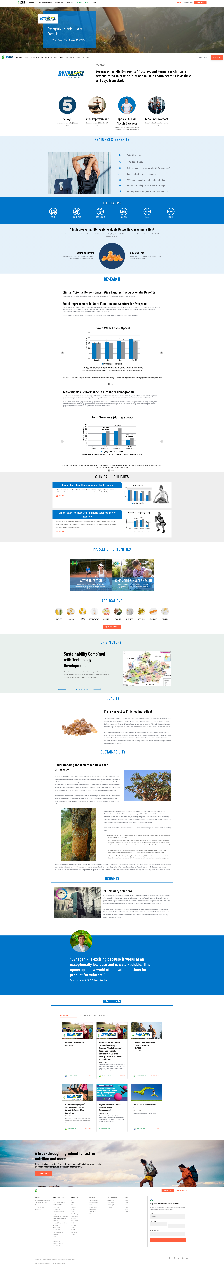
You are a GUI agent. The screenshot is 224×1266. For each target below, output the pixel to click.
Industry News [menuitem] (92, 1209)
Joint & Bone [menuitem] (56, 1207)
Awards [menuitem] (127, 1207)
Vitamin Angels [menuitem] (110, 1204)
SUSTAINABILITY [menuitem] (70, 57)
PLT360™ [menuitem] (37, 1204)
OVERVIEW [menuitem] (19, 57)
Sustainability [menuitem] (110, 1200)
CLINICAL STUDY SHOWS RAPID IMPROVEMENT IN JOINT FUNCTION (144, 1045)
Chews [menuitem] (72, 1211)
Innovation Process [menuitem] (40, 1207)
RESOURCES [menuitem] (86, 57)
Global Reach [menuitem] (38, 1209)
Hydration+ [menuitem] (55, 1220)
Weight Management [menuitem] (58, 1243)
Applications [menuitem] (74, 1197)
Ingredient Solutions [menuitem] (58, 1197)
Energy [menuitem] (54, 1214)
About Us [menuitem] (127, 1200)
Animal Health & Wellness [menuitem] (59, 1202)
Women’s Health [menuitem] (57, 1246)
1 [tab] (76, 689)
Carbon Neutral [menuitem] (110, 1202)
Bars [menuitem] (72, 1204)
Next (97, 689)
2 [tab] (79, 689)
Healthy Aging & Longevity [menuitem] (59, 1218)
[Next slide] (161, 441)
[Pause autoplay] (109, 384)
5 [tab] (87, 689)
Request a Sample (188, 2)
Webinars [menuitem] (91, 1214)
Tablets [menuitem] (73, 1234)
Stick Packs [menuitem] (74, 1232)
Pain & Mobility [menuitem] (56, 1230)
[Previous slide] (62, 352)
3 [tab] (82, 689)
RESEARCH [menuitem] (34, 57)
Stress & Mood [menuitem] (56, 1241)
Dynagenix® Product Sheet (74, 1042)
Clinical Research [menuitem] (93, 1202)
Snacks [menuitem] (73, 1227)
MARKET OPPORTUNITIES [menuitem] (45, 57)
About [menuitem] (126, 1197)
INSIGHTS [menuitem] (78, 57)
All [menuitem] (53, 1200)
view (89, 1076)
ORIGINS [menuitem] (56, 57)
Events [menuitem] (90, 1204)
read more (122, 1076)
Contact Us (200, 3)
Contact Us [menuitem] (127, 1211)
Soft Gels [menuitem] (73, 1230)
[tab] (115, 384)
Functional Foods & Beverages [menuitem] (60, 1216)
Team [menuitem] (126, 1204)
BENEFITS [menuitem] (26, 57)
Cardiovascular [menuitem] (56, 1209)
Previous (62, 689)
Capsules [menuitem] (73, 1209)
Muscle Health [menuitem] (56, 1227)
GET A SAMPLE (216, 57)
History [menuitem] (126, 1202)
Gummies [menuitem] (73, 1218)
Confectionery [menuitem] (74, 1214)
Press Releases (104, 1016)
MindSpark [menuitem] (109, 1207)
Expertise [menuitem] (37, 1197)
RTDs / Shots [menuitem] (74, 1225)
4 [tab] (84, 689)
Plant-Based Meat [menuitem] (75, 1220)
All (80, 1016)
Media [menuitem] (126, 1209)
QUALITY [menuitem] (62, 57)
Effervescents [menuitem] (74, 1216)
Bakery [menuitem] (72, 1202)
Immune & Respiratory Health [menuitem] (60, 1223)
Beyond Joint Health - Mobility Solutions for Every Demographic (110, 1107)
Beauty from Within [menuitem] (57, 1204)
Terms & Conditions (61, 1263)
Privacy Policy (54, 1263)
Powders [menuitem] (73, 1223)
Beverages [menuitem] (73, 1207)
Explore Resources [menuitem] (93, 1200)
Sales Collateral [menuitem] (93, 1211)
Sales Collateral (90, 1016)
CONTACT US (43, 1173)
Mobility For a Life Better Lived (145, 1104)
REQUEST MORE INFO (203, 57)
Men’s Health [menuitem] (56, 1225)
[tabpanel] (111, 669)
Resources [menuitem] (92, 1197)
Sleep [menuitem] (54, 1236)
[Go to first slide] (161, 352)
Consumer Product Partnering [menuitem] (42, 1200)
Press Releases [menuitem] (93, 1207)
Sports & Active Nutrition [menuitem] (59, 1239)
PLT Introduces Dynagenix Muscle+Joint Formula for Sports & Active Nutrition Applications (75, 1108)
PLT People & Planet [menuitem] (112, 1197)
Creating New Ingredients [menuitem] (41, 1202)
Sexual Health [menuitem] (56, 1234)
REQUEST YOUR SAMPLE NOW (112, 627)
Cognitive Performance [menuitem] (58, 1211)
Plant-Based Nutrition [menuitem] (58, 1232)
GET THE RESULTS (61, 495)
